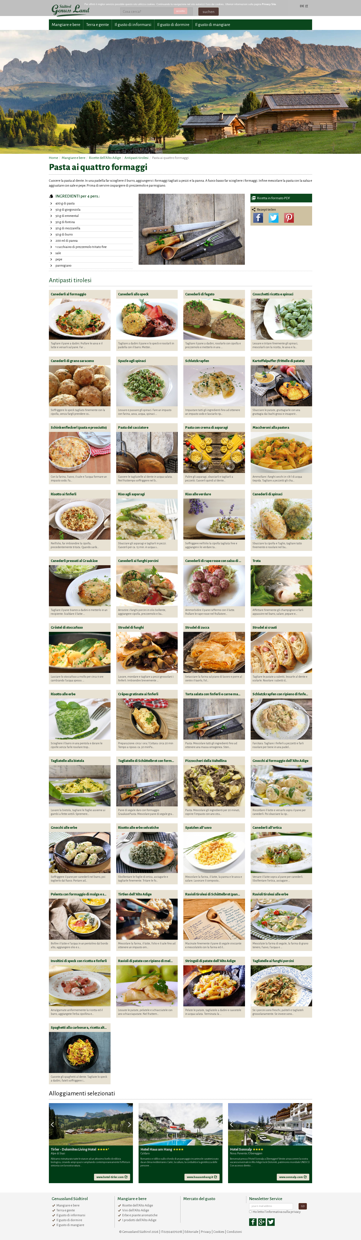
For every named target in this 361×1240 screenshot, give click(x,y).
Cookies (218, 1232)
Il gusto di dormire (173, 24)
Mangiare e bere (66, 24)
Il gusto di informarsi (133, 24)
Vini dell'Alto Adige (135, 1210)
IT (306, 6)
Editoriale (191, 1232)
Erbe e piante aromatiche (140, 1215)
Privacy (206, 1232)
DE (302, 6)
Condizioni (234, 1232)
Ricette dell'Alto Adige (137, 1205)
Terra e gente (97, 24)
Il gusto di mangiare (212, 24)
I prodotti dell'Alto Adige (139, 1220)
